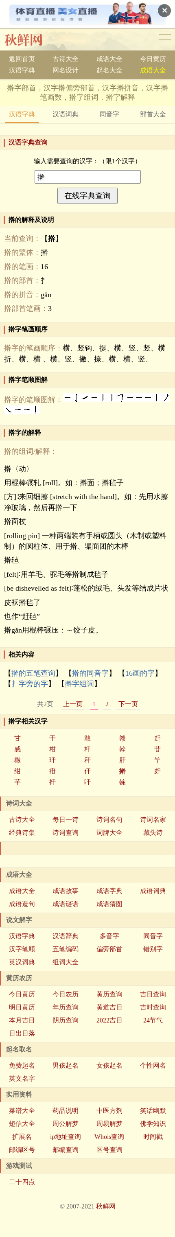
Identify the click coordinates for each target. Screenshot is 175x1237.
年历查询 (65, 1007)
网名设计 (65, 70)
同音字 (109, 114)
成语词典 (153, 890)
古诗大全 (65, 58)
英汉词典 (22, 962)
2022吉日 (109, 1020)
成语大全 (109, 58)
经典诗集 (22, 832)
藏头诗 (153, 832)
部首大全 (153, 114)
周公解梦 (65, 1123)
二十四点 (22, 1181)
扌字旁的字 (29, 684)
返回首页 (22, 58)
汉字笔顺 (22, 949)
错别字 (153, 949)
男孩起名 (65, 1065)
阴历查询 (65, 1020)
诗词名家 (153, 819)
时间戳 (153, 1136)
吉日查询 (153, 994)
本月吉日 (22, 1020)
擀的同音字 (90, 673)
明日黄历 (22, 1007)
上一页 (73, 704)
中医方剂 (109, 1110)
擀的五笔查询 (33, 673)
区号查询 (109, 1149)
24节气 (153, 1020)
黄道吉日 (109, 1007)
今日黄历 (153, 58)
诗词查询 (65, 832)
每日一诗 (65, 819)
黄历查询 (109, 994)
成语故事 (65, 890)
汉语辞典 (65, 936)
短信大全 (22, 1123)
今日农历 (65, 994)
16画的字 (140, 673)
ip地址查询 (65, 1136)
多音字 (109, 936)
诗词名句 (109, 819)
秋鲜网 (30, 39)
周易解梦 (109, 1123)
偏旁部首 (109, 949)
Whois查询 (109, 1136)
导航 (165, 39)
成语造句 (22, 903)
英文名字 (22, 1078)
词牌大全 (109, 832)
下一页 (128, 704)
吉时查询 (153, 1007)
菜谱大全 (22, 1110)
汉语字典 (22, 70)
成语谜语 (65, 903)
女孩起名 (109, 1065)
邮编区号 (22, 1149)
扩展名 (22, 1136)
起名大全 (109, 70)
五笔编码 (65, 949)
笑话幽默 (153, 1110)
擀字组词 (79, 684)
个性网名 (153, 1065)
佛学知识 (153, 1123)
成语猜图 (109, 903)
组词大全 (65, 962)
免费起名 (22, 1065)
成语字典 (109, 890)
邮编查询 (65, 1149)
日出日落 (22, 1033)
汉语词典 (65, 114)
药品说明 (65, 1110)
